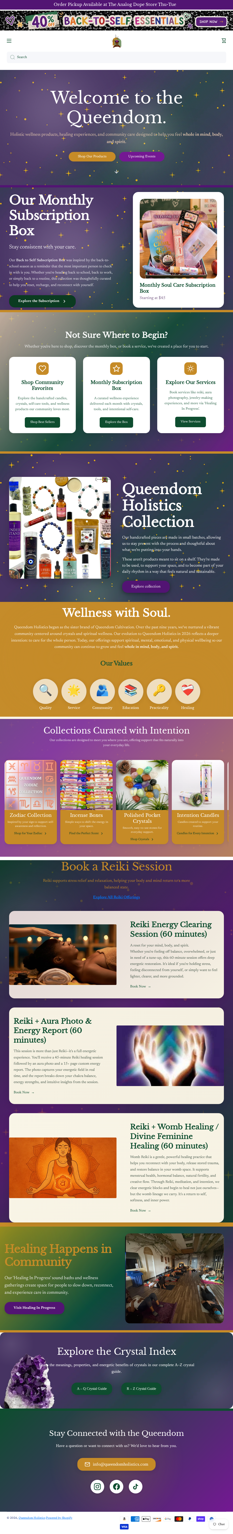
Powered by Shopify (59, 1518)
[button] (224, 40)
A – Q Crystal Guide (92, 1389)
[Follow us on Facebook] (116, 1486)
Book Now (140, 986)
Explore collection (146, 587)
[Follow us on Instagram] (97, 1486)
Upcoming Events (141, 156)
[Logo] (116, 40)
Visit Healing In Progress (34, 1308)
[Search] (11, 57)
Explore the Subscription (38, 301)
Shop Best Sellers (42, 422)
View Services (190, 421)
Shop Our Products (92, 156)
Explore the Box (116, 422)
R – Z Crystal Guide (141, 1389)
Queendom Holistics (32, 1518)
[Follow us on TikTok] (135, 1486)
